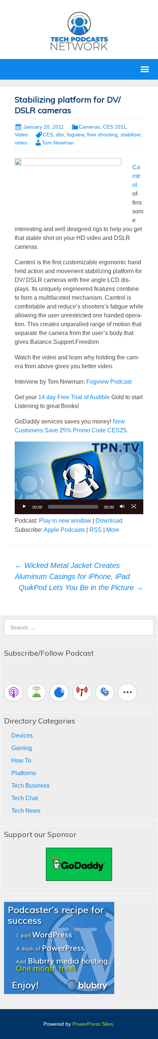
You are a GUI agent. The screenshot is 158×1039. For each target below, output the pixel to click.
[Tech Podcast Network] (79, 31)
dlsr (60, 134)
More (112, 530)
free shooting (102, 134)
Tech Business (30, 785)
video (21, 143)
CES (48, 134)
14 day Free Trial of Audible (74, 397)
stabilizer (131, 134)
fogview (75, 134)
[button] (79, 478)
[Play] (24, 506)
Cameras (89, 127)
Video (21, 134)
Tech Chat (24, 798)
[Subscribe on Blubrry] (59, 692)
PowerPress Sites (92, 1024)
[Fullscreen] (133, 506)
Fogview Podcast (109, 382)
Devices (22, 735)
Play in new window (65, 520)
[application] (79, 478)
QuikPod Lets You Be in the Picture (81, 587)
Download (109, 520)
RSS (95, 530)
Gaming (21, 748)
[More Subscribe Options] (127, 692)
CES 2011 (114, 127)
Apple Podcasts (64, 530)
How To (21, 760)
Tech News (25, 811)
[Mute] (122, 506)
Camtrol (136, 176)
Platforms (23, 773)
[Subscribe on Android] (36, 692)
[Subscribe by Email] (104, 692)
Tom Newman (58, 143)
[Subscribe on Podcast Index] (81, 692)
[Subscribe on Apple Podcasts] (13, 692)
